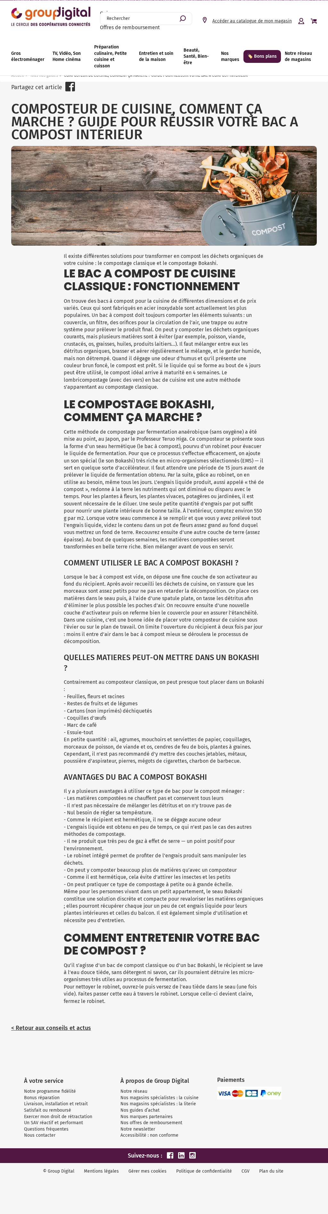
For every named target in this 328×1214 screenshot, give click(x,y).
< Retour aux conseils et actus (51, 1027)
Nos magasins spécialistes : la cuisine (159, 1097)
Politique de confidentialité (204, 1171)
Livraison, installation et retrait (56, 1104)
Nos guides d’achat (140, 1110)
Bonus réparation (42, 1097)
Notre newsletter (137, 1129)
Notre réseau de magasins (298, 57)
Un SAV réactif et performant (53, 1122)
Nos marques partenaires (146, 1116)
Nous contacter (39, 1135)
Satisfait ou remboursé (47, 1110)
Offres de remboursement (130, 27)
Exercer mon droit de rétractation (58, 1116)
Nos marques (230, 57)
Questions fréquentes (46, 1129)
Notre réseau (133, 1091)
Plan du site (271, 1171)
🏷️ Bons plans (262, 56)
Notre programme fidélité (50, 1091)
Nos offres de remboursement (151, 1122)
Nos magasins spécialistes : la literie (158, 1104)
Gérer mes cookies (147, 1171)
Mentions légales (101, 1171)
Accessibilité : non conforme (149, 1135)
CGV (246, 1171)
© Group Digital (58, 1171)
